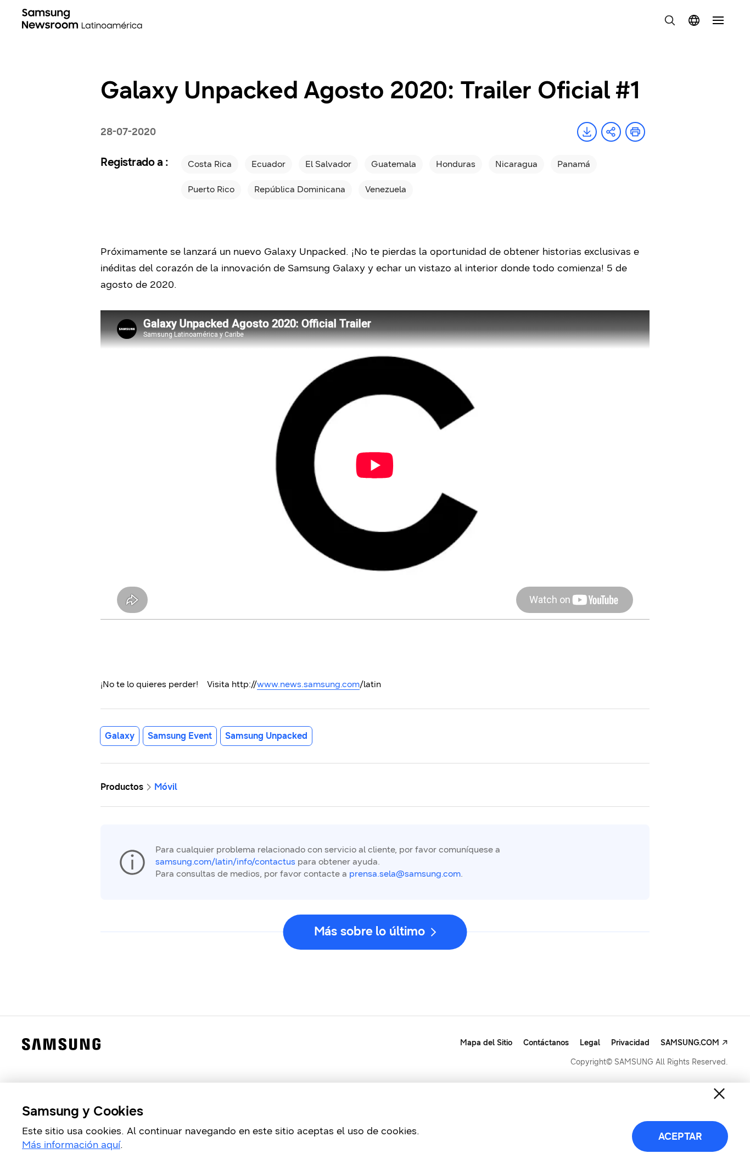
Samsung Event (180, 736)
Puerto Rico (211, 189)
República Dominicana (299, 189)
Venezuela (385, 189)
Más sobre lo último (369, 931)
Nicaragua (516, 164)
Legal (590, 1042)
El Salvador (328, 164)
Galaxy (120, 736)
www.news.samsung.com (308, 684)
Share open (611, 132)
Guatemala (393, 164)
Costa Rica (210, 164)
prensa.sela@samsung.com (405, 873)
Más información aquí (71, 1145)
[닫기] (719, 1093)
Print (635, 132)
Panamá (573, 164)
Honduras (455, 164)
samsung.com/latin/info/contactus (225, 861)
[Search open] (670, 20)
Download (587, 132)
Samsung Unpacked (266, 736)
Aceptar (680, 1136)
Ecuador (268, 164)
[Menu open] (718, 20)
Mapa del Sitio (486, 1042)
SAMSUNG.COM (690, 1042)
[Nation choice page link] (694, 20)
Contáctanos (546, 1042)
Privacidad (630, 1042)
